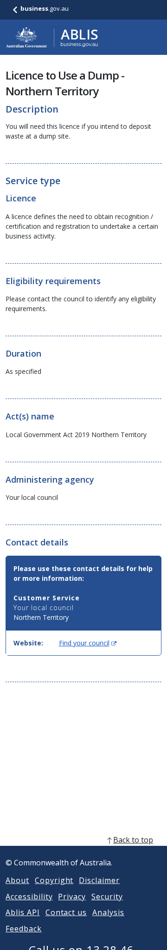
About (17, 880)
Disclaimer (99, 880)
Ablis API (23, 912)
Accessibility (29, 896)
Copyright (54, 880)
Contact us (66, 912)
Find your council (87, 642)
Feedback (24, 928)
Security (107, 896)
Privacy (72, 896)
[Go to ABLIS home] (52, 37)
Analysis (108, 912)
